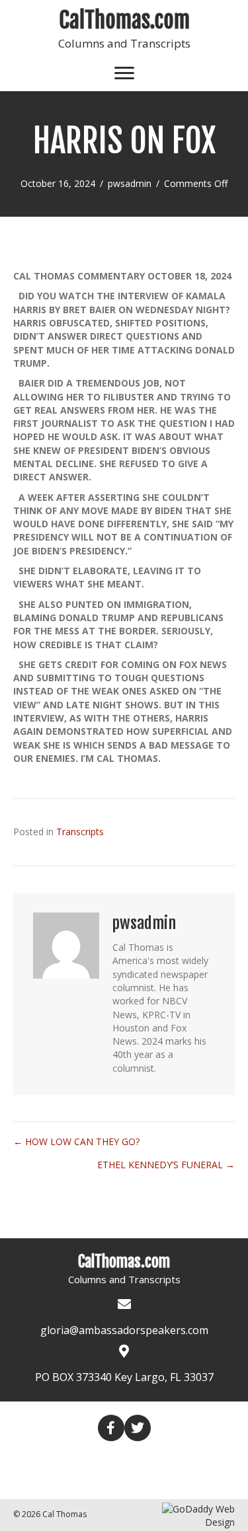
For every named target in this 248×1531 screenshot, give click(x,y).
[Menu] (124, 73)
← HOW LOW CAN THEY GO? (76, 1141)
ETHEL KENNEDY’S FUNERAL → (166, 1164)
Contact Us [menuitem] (193, 1480)
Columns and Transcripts (124, 43)
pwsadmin (129, 183)
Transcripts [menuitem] (177, 1459)
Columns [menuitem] (106, 1459)
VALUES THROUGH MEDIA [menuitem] (87, 1480)
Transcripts (80, 831)
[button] (111, 1428)
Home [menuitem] (54, 1458)
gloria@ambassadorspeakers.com (124, 1330)
